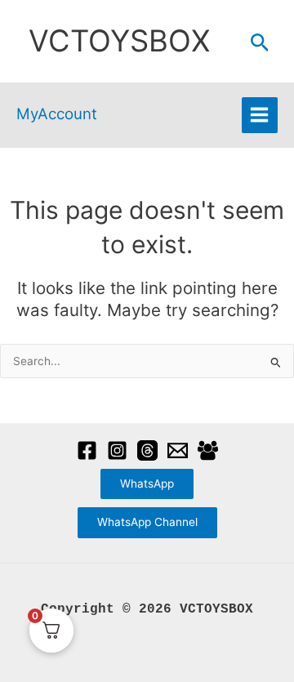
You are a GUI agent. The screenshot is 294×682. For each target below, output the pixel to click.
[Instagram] (117, 450)
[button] (260, 43)
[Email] (177, 450)
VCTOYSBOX (119, 41)
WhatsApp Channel (147, 521)
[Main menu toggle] (260, 115)
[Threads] (147, 450)
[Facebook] (87, 450)
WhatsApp (147, 483)
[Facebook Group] (208, 450)
